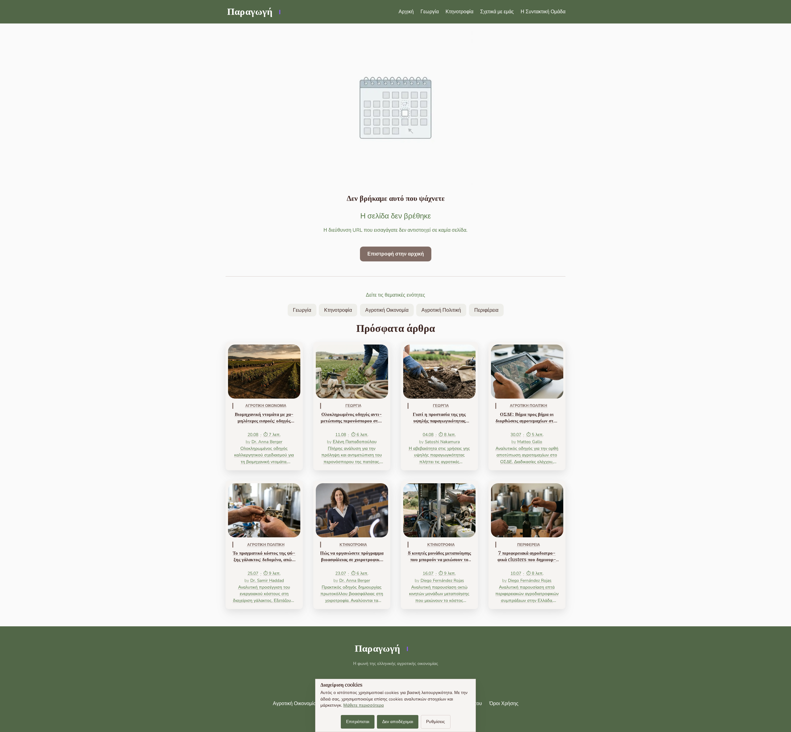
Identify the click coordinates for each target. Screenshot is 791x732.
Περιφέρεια (486, 310)
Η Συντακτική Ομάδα (543, 11)
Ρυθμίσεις (435, 722)
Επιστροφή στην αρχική (395, 254)
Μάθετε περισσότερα (363, 705)
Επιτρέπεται (357, 722)
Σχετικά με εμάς (497, 11)
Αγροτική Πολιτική (441, 310)
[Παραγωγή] (253, 11)
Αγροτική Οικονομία (386, 310)
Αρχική (406, 11)
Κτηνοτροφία (459, 11)
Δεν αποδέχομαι (397, 722)
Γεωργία (430, 11)
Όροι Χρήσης (503, 703)
